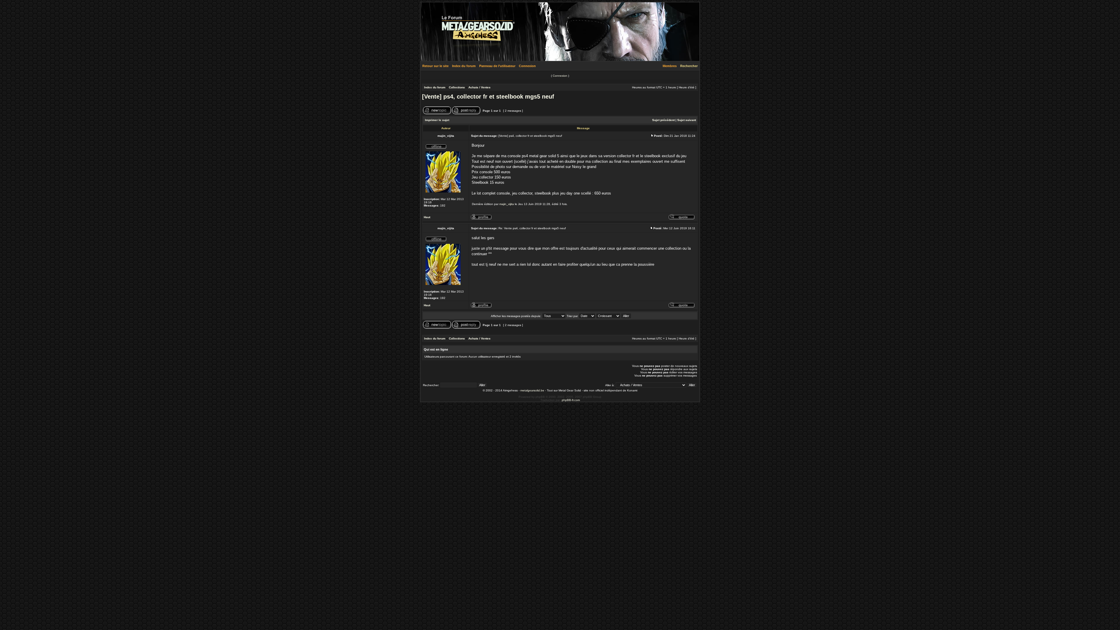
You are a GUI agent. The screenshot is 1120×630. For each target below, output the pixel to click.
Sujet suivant (686, 120)
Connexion (527, 66)
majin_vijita (506, 204)
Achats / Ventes (479, 87)
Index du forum (464, 66)
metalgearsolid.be (532, 390)
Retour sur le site (435, 66)
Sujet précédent (663, 120)
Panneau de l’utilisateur (497, 66)
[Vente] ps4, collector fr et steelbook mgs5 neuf (488, 96)
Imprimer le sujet (437, 120)
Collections (457, 87)
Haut (427, 217)
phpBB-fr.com (571, 400)
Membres (670, 66)
